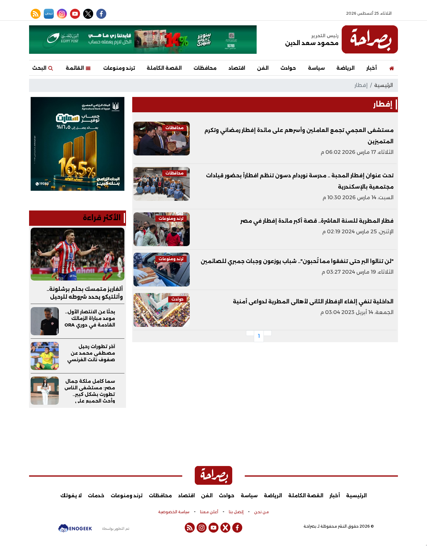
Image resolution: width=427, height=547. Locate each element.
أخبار (371, 68)
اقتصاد (237, 68)
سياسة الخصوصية (173, 512)
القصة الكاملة (164, 68)
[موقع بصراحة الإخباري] (370, 39)
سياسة (316, 68)
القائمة (75, 68)
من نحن (261, 512)
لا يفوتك (71, 496)
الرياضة (345, 68)
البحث (40, 68)
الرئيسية (383, 85)
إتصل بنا (236, 512)
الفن (263, 68)
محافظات (205, 68)
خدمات (96, 496)
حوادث (288, 68)
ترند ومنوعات (119, 68)
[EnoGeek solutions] (75, 531)
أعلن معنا (209, 512)
